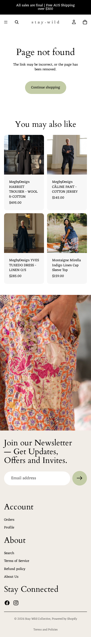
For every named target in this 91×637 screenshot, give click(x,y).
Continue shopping (45, 87)
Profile (9, 528)
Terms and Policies (45, 629)
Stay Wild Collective (37, 619)
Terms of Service (16, 561)
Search (9, 553)
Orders (9, 520)
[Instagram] (16, 603)
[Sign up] (79, 478)
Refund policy (14, 569)
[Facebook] (7, 603)
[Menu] (6, 22)
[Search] (16, 22)
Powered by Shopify (64, 619)
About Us (11, 577)
